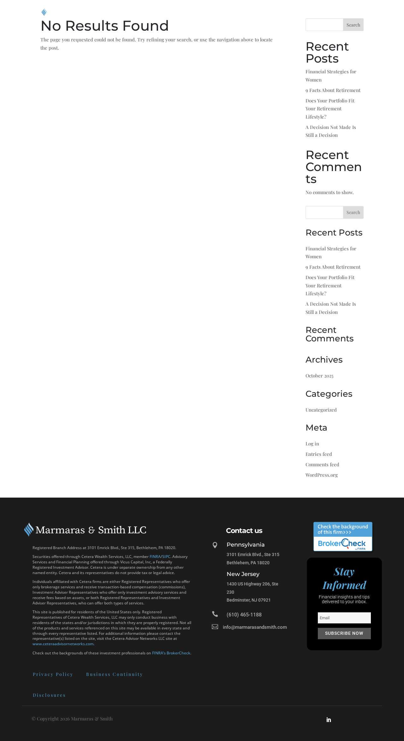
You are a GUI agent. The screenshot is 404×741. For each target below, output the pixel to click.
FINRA (155, 556)
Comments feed (322, 464)
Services (250, 12)
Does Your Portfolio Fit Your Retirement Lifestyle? (330, 108)
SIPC (166, 556)
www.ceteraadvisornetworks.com (63, 643)
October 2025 (319, 375)
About (219, 12)
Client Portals (291, 12)
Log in (312, 443)
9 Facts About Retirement (333, 90)
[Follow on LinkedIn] (329, 720)
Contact (353, 12)
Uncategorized (321, 410)
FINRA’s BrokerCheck (171, 653)
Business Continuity (114, 674)
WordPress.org (322, 475)
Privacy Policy (53, 674)
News (329, 12)
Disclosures (49, 695)
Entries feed (319, 454)
